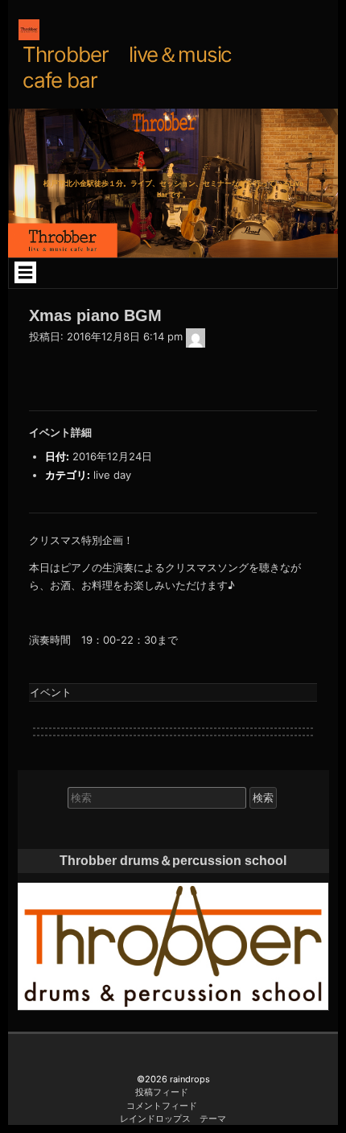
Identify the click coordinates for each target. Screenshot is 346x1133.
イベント (51, 692)
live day (112, 474)
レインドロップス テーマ (173, 1118)
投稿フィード (161, 1092)
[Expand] (25, 272)
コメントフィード (161, 1105)
